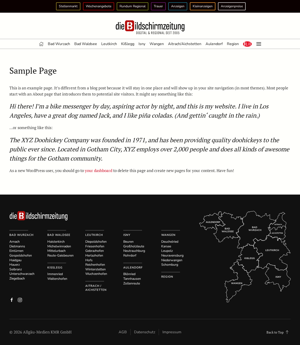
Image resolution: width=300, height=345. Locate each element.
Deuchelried (169, 241)
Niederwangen (171, 260)
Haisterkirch (56, 241)
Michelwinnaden (59, 246)
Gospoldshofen (20, 255)
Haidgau (15, 260)
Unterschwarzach (21, 274)
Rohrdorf (129, 255)
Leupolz (167, 251)
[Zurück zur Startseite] (150, 27)
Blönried (129, 274)
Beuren (128, 241)
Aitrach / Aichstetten (96, 288)
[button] (247, 44)
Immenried (55, 274)
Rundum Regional (133, 6)
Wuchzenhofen (96, 274)
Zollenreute (131, 283)
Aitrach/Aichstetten (184, 43)
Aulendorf (214, 43)
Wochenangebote (98, 6)
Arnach (14, 241)
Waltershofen (57, 278)
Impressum (171, 332)
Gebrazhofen (94, 251)
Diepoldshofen (96, 241)
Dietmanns (17, 246)
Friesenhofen (94, 246)
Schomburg (169, 264)
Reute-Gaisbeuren (60, 255)
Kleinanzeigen (203, 6)
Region (233, 43)
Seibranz (15, 269)
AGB (123, 332)
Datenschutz (144, 332)
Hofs (89, 260)
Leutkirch (109, 43)
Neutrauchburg (134, 251)
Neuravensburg (172, 255)
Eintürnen (16, 251)
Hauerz (14, 264)
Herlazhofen (94, 255)
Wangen (157, 43)
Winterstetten (95, 269)
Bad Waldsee (85, 43)
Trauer (158, 6)
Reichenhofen (95, 264)
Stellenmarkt (68, 6)
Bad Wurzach (59, 43)
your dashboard (98, 170)
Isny (142, 43)
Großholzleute (133, 246)
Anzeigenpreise (232, 6)
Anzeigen (177, 6)
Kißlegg (127, 43)
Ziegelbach (17, 278)
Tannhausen (132, 278)
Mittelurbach (56, 251)
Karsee (166, 246)
